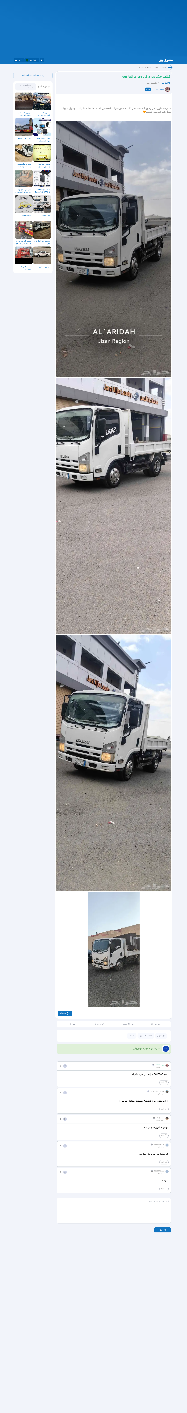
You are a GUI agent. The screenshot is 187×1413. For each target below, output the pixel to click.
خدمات (141, 67)
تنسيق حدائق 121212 (157, 1091)
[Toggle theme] (42, 60)
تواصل (63, 1013)
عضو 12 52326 (159, 1171)
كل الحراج (163, 67)
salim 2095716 (159, 1144)
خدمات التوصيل (152, 67)
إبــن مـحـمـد (160, 89)
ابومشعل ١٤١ (160, 1118)
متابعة (148, 89)
